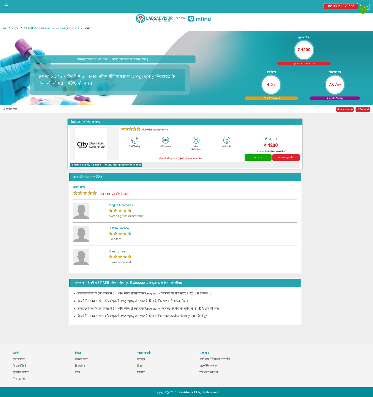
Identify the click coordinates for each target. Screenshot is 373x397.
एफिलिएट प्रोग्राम (208, 372)
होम (4, 28)
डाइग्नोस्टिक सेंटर (208, 365)
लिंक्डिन (141, 372)
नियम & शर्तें (19, 378)
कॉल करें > (258, 157)
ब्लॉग (77, 372)
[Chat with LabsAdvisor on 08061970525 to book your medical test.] (363, 9)
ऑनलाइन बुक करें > (286, 157)
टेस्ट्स (15, 28)
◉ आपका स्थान (345, 109)
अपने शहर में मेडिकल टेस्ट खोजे (214, 359)
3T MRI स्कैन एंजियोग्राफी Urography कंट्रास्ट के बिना (51, 28)
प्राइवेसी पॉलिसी (21, 372)
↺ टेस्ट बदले (362, 109)
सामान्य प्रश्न (81, 359)
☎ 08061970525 (341, 6)
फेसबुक (141, 359)
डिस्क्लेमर (80, 365)
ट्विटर (140, 365)
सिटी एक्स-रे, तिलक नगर (85, 122)
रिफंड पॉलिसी (20, 365)
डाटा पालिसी (19, 359)
